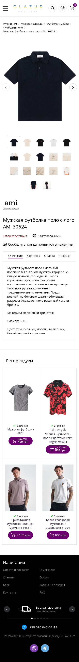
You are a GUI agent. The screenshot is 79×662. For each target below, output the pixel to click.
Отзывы (8, 577)
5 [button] (44, 618)
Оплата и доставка (16, 570)
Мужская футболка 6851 (20, 431)
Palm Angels (57, 429)
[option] (39, 609)
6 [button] (47, 618)
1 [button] (32, 618)
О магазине (47, 570)
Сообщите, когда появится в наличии (40, 244)
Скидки (44, 577)
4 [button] (41, 618)
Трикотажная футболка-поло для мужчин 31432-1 (20, 524)
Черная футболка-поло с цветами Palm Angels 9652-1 (58, 438)
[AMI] (11, 214)
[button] (14, 142)
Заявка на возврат (52, 585)
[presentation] (6, 87)
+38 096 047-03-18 (43, 627)
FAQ (42, 592)
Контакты (10, 592)
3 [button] (38, 618)
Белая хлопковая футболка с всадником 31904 (58, 524)
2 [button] (35, 618)
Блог (6, 585)
